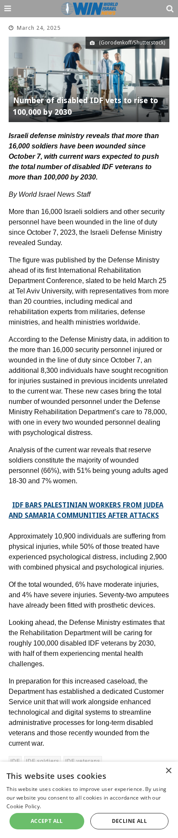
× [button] (168, 771)
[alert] (89, 800)
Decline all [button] (129, 821)
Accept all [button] (47, 821)
